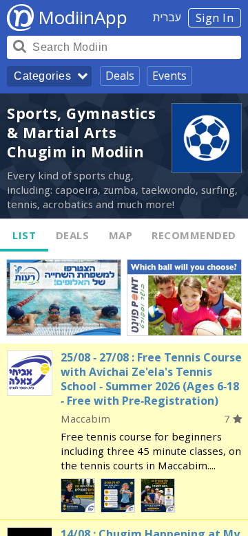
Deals (119, 75)
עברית (167, 17)
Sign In (215, 18)
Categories (42, 76)
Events (169, 75)
